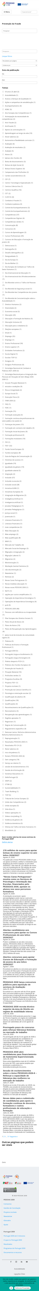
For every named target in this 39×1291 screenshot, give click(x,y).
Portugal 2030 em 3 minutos (14, 1236)
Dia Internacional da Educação (17, 273)
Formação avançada (14, 415)
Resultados (8, 1244)
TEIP (8, 795)
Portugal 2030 (11, 651)
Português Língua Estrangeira (17, 658)
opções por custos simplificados (18, 594)
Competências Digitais (14, 218)
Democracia (10, 246)
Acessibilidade (11, 95)
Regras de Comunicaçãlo (15, 725)
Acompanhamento (13, 106)
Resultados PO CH (13, 745)
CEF (7, 179)
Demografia (10, 249)
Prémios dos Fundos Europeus (17, 665)
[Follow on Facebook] (11, 1262)
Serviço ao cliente (13, 763)
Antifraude (10, 126)
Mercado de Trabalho (14, 545)
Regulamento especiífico (15, 729)
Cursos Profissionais (14, 236)
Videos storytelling (13, 816)
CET (7, 193)
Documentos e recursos (13, 1252)
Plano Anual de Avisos (14, 622)
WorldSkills (10, 830)
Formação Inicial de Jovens (16, 431)
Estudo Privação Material (15, 383)
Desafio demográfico (14, 253)
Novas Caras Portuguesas (16, 580)
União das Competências (15, 802)
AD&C (8, 109)
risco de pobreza (12, 752)
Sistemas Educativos (14, 774)
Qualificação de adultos (15, 697)
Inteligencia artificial (14, 502)
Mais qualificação (12, 538)
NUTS (8, 591)
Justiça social (11, 513)
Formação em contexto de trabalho (19, 428)
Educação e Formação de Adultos (19, 319)
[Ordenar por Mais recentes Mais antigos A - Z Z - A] (19, 65)
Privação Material (13, 672)
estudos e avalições (13, 386)
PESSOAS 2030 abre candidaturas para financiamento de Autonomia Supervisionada (19, 1054)
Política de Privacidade (22, 1288)
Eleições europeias (13, 329)
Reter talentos (11, 749)
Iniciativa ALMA (12, 488)
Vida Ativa (10, 809)
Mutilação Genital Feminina (16, 566)
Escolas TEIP (11, 357)
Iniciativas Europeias (14, 492)
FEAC (8, 408)
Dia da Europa (11, 260)
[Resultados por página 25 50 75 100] (19, 61)
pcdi (7, 605)
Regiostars (10, 722)
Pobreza (9, 641)
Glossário (7, 1220)
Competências (12, 215)
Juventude (10, 516)
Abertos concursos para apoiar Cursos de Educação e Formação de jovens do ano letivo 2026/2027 (20, 961)
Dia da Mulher (11, 263)
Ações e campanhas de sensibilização (20, 102)
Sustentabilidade (12, 788)
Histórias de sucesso (14, 460)
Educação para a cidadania (16, 326)
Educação (10, 315)
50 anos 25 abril (12, 92)
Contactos (8, 1204)
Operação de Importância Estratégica (20, 598)
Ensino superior (12, 347)
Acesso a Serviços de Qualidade (18, 99)
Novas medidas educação (16, 584)
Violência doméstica (14, 823)
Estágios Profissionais (14, 365)
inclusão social (12, 485)
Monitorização (11, 563)
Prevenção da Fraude (14, 668)
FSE (7, 442)
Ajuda (6, 1225)
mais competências (13, 527)
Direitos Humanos (13, 304)
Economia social (12, 311)
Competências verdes (14, 222)
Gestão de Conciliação (12, 1208)
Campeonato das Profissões (17, 172)
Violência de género (13, 820)
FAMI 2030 (10, 401)
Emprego (10, 336)
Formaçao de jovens (14, 424)
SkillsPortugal (11, 777)
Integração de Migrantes (15, 495)
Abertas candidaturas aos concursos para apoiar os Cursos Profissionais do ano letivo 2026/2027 (20, 934)
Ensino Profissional (14, 343)
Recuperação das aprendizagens (18, 714)
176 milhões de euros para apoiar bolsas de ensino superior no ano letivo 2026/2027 (20, 852)
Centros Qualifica (13, 190)
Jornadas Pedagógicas (14, 509)
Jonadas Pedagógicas (14, 506)
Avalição (9, 151)
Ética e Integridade (13, 390)
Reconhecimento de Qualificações (19, 707)
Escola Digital (11, 354)
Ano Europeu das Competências (18, 113)
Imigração (10, 474)
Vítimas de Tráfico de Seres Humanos (20, 827)
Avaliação (9, 144)
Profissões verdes (13, 675)
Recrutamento (11, 711)
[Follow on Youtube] (27, 1262)
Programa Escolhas (13, 679)
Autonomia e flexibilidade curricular (19, 140)
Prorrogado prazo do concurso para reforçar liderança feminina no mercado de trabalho (19, 1029)
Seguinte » (14, 1136)
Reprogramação (12, 738)
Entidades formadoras (14, 350)
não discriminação (13, 570)
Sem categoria (12, 760)
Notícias (9, 577)
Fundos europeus (13, 453)
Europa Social (11, 393)
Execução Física (12, 397)
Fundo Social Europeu (14, 449)
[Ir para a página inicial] (10, 4)
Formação (10, 411)
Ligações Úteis (19, 1274)
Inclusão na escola (13, 481)
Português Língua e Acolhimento (18, 654)
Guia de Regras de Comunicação (18, 456)
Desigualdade (11, 256)
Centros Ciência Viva (14, 186)
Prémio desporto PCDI (14, 661)
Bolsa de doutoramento (15, 161)
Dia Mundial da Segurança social (18, 289)
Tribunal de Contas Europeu (16, 798)
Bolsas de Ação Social (14, 165)
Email (8, 333)
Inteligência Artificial (14, 499)
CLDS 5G (9, 197)
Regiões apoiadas (13, 718)
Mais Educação (12, 531)
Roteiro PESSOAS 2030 (14, 756)
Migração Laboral (12, 555)
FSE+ (8, 446)
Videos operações (13, 813)
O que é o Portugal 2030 (13, 1240)
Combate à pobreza (13, 204)
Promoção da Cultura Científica (18, 690)
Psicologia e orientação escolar (18, 693)
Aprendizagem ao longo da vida (18, 133)
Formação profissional (14, 435)
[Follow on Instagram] (17, 1262)
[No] (37, 1284)
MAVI (8, 541)
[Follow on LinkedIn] (22, 1262)
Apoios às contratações (15, 130)
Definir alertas (7, 842)
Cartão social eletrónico (15, 176)
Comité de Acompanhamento (17, 208)
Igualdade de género (14, 467)
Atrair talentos (11, 137)
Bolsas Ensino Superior (15, 169)
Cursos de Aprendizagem (15, 232)
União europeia (12, 806)
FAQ (8, 404)
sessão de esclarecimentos (17, 767)
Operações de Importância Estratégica (20, 601)
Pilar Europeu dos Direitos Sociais (19, 618)
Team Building (11, 791)
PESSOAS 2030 (12, 609)
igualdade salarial (13, 470)
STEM (8, 784)
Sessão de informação (14, 770)
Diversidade (10, 308)
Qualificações (11, 700)
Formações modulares (15, 439)
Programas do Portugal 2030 (14, 1248)
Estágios (9, 361)
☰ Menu (7, 12)
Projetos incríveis (12, 686)
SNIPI (8, 781)
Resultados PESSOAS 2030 (16, 742)
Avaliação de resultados (15, 147)
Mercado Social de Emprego (16, 548)
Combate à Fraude (13, 200)
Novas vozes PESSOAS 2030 (16, 587)
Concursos (10, 229)
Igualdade (10, 463)
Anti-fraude (10, 123)
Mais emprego (11, 534)
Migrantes (10, 559)
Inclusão (10, 478)
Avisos (8, 154)
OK (11, 1288)
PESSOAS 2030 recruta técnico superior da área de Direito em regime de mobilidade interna (18, 1009)
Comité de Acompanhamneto (17, 211)
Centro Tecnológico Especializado (19, 183)
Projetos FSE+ (11, 683)
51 (8, 1136)
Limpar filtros (7, 56)
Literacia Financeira (13, 520)
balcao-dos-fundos (13, 158)
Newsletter (10, 573)
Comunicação (11, 225)
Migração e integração (14, 552)
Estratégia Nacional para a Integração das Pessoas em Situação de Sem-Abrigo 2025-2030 (19, 376)
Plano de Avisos (12, 625)
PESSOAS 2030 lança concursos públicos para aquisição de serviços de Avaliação (19, 984)
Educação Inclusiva (13, 322)
